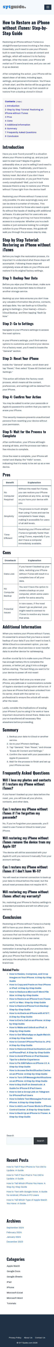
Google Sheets (14, 1276)
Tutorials (11, 1303)
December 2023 (15, 1241)
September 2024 (15, 1227)
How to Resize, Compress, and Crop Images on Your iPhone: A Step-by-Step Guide (30, 977)
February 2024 (14, 1232)
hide (19, 102)
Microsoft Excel (15, 1292)
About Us (28, 1338)
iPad (9, 1282)
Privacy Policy (15, 1338)
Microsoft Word (15, 1298)
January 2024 (14, 1237)
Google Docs (13, 1271)
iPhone (10, 1287)
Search (10, 1135)
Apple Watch (13, 1266)
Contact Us (40, 1338)
